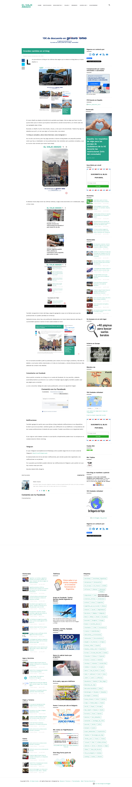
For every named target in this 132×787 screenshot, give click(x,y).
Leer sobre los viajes (93, 411)
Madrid (95, 681)
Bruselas (104, 616)
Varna (93, 746)
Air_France (96, 585)
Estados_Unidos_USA (90, 649)
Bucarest (87, 620)
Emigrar (74, 5)
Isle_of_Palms (94, 670)
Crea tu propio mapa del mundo (96, 415)
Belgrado (102, 613)
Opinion (103, 699)
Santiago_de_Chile (98, 720)
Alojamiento (87, 595)
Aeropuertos (97, 582)
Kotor (104, 674)
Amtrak (86, 602)
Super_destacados (89, 731)
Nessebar (103, 692)
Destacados (47, 5)
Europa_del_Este (96, 652)
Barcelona (87, 613)
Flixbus (94, 656)
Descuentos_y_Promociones (92, 634)
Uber (93, 742)
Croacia (86, 631)
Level (92, 677)
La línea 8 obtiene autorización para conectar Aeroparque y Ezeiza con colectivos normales (38, 598)
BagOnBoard (101, 609)
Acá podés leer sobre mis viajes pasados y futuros (66, 746)
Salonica (86, 717)
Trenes (103, 738)
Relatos (95, 710)
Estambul (102, 649)
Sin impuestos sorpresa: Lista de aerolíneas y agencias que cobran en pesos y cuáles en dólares (102, 246)
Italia (85, 674)
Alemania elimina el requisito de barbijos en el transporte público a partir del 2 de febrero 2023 (102, 223)
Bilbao (92, 616)
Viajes (66, 5)
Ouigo (86, 702)
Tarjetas (86, 735)
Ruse (93, 713)
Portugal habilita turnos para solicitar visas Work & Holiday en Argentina (101, 276)
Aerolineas (87, 578)
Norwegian (87, 695)
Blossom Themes (65, 781)
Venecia (100, 746)
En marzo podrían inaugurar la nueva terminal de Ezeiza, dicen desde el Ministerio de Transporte (102, 231)
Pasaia (102, 702)
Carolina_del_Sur (95, 624)
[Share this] (23, 60)
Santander (87, 720)
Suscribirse (93, 5)
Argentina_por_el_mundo (91, 606)
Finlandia (87, 656)
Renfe (101, 710)
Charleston (87, 627)
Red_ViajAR (87, 710)
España (97, 645)
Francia (86, 659)
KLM (99, 674)
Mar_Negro (103, 681)
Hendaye (87, 663)
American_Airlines (89, 599)
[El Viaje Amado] (90, 450)
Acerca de (83, 5)
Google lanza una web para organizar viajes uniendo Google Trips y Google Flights (38, 684)
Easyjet (86, 642)
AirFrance (87, 589)
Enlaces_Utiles (88, 645)
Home (39, 5)
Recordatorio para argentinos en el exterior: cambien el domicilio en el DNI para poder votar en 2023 (38, 605)
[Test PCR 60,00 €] (93, 104)
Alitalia (101, 591)
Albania (95, 589)
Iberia (86, 670)
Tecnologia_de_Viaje (97, 735)
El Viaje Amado (27, 6)
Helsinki (99, 659)
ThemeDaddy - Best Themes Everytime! (83, 781)
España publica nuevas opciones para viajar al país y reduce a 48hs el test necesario (38, 648)
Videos (86, 749)
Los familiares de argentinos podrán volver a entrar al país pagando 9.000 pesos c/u (38, 621)
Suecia (93, 728)
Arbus (93, 602)
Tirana (96, 738)
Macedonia (87, 681)
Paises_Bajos (94, 702)
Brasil (97, 616)
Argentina (100, 602)
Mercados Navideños (90, 688)
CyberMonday (95, 631)
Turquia (86, 742)
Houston (93, 667)
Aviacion (86, 609)
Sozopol (86, 728)
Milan (100, 688)
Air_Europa (87, 585)
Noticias (95, 695)
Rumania (87, 713)
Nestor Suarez (37, 481)
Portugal (99, 706)
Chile (94, 627)
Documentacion (98, 638)
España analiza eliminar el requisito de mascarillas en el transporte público (102, 215)
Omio (97, 699)
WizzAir (100, 756)
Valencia (86, 746)
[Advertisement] (66, 24)
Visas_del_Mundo (96, 749)
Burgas (101, 620)
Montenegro (87, 692)
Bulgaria (94, 620)
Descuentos (57, 5)
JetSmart (92, 674)
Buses (86, 624)
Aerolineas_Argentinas (99, 578)
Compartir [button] (80, 475)
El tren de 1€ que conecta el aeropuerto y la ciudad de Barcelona (100, 284)
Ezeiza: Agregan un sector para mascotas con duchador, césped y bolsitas (102, 208)
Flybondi (101, 656)
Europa (86, 652)
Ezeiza (105, 652)
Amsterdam (101, 599)
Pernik (86, 706)
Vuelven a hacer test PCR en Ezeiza (38, 627)
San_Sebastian (96, 717)
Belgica (95, 613)
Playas (92, 706)
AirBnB (104, 585)
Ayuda (93, 609)
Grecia (93, 659)
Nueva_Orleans (88, 699)
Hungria (101, 667)
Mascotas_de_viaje (89, 685)
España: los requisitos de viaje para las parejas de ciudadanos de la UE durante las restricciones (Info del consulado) (97, 146)
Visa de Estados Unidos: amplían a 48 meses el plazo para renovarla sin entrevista (102, 262)
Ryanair (99, 713)
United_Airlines (101, 742)
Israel (102, 670)
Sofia (99, 724)
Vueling (86, 756)
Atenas (104, 606)
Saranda (86, 724)
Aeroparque (87, 582)
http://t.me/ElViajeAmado (40, 453)
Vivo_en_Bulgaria (89, 753)
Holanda (94, 663)
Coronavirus (102, 627)
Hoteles (86, 667)
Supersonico (101, 731)
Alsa (95, 595)
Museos (96, 692)
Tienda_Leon (88, 738)
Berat (86, 616)
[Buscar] (109, 5)
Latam (86, 677)
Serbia (93, 724)
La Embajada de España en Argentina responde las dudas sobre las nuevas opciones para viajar (38, 641)
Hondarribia (102, 663)
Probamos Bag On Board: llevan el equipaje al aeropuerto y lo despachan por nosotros (102, 292)
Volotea (99, 753)
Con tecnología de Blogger (103, 783)
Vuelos (93, 756)
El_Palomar (94, 642)
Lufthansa (99, 677)
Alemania (102, 589)
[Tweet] (23, 64)
